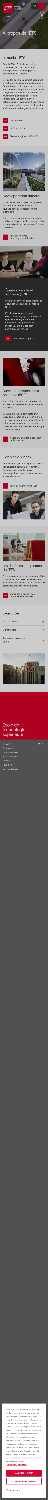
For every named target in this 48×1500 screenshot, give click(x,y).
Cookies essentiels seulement (24, 1481)
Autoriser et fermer (24, 1472)
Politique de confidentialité (17, 1465)
